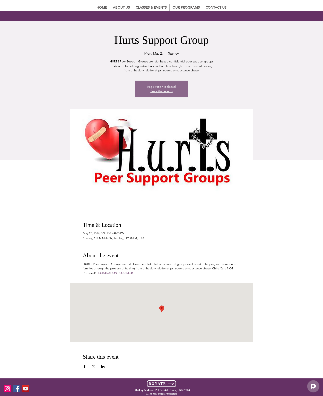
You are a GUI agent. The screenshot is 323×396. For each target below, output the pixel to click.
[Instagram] (7, 388)
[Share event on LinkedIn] (103, 366)
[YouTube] (25, 388)
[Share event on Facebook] (84, 366)
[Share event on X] (94, 366)
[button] (216, 7)
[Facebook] (16, 388)
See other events (161, 91)
